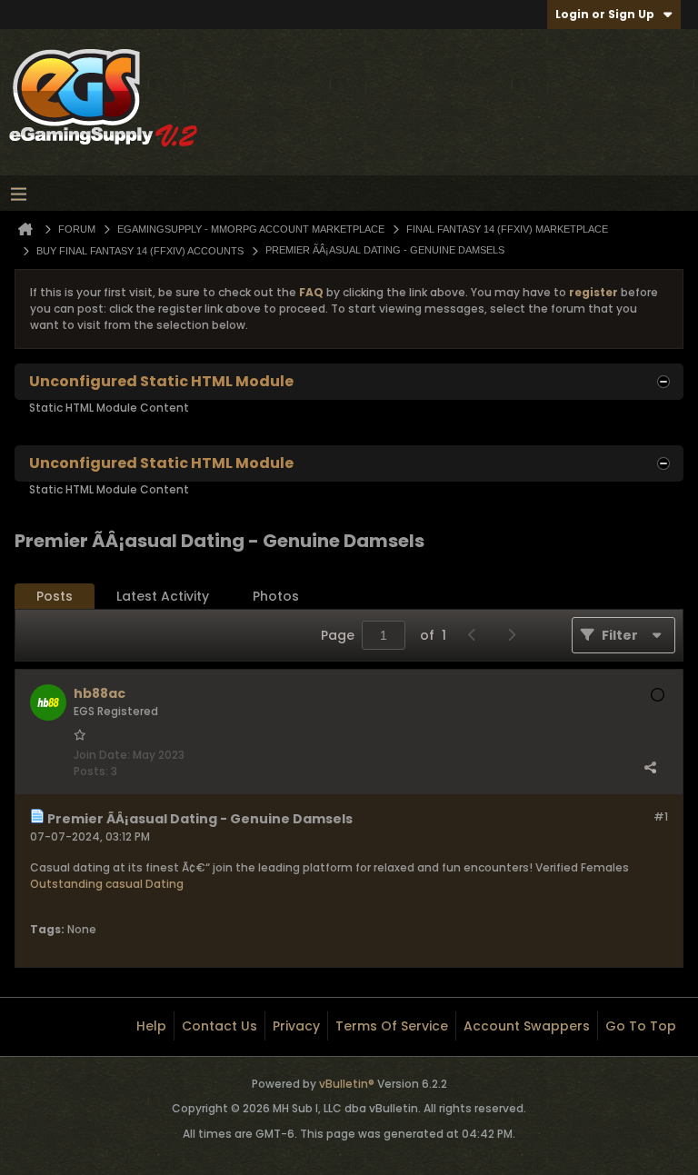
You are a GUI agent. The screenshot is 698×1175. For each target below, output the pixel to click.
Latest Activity (162, 596)
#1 (660, 816)
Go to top (640, 1026)
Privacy (296, 1026)
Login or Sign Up (604, 14)
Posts (54, 596)
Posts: (91, 771)
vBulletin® (346, 1083)
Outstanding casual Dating (107, 883)
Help (151, 1026)
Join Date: (102, 754)
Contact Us (219, 1026)
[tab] (55, 596)
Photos (276, 596)
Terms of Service (391, 1026)
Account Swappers (527, 1026)
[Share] (650, 767)
